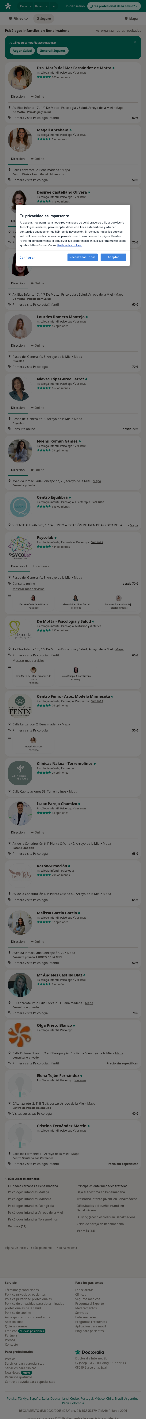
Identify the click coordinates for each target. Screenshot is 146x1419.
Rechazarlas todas (83, 257)
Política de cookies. (69, 245)
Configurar (27, 257)
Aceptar (113, 257)
